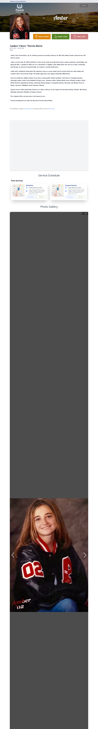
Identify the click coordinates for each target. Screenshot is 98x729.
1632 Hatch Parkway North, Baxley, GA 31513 (36, 193)
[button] (18, 188)
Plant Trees (41, 197)
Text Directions (31, 197)
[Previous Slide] (13, 555)
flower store (51, 108)
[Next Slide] (85, 555)
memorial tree (28, 108)
